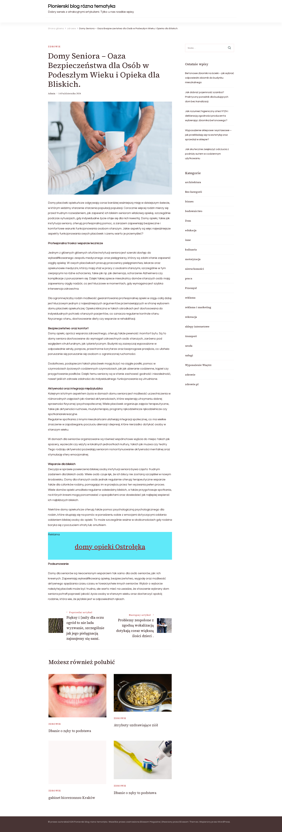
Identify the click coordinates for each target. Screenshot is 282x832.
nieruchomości (194, 269)
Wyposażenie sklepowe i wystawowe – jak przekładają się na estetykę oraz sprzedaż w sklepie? (208, 135)
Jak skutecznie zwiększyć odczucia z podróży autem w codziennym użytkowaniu (207, 154)
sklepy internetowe (197, 326)
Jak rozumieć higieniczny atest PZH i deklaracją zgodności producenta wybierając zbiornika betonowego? (206, 116)
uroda (188, 346)
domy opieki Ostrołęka (110, 546)
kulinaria (191, 249)
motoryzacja (193, 259)
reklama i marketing (198, 307)
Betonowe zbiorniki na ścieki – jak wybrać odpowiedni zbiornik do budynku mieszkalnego (209, 78)
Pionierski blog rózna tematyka (81, 6)
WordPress (224, 822)
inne (188, 240)
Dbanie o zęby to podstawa (69, 730)
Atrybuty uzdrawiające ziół (136, 725)
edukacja (190, 230)
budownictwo (193, 211)
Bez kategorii (193, 192)
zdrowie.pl (191, 384)
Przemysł (191, 288)
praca (188, 278)
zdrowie (54, 46)
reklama (190, 297)
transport (191, 336)
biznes (189, 201)
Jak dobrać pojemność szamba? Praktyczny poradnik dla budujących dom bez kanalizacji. (206, 97)
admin (51, 93)
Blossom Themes (188, 822)
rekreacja (191, 317)
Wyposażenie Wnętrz (198, 365)
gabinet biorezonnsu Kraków (71, 797)
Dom (188, 220)
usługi (189, 355)
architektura (193, 182)
